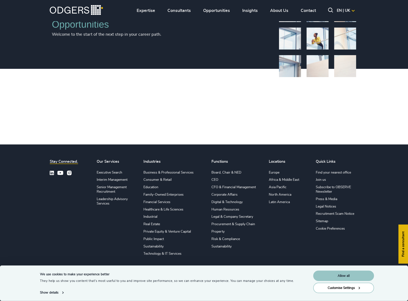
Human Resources (225, 209)
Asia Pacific (277, 187)
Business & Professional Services (168, 172)
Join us (321, 179)
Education (150, 187)
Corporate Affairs (224, 194)
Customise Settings (341, 287)
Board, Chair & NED (226, 172)
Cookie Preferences (330, 228)
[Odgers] (76, 10)
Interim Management (112, 179)
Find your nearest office (333, 172)
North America (280, 194)
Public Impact (153, 239)
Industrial (150, 216)
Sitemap (322, 221)
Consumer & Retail (157, 179)
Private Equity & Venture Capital (167, 231)
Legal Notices (326, 206)
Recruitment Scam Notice (335, 213)
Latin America (279, 202)
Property (218, 231)
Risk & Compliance (225, 239)
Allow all (344, 275)
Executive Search (109, 172)
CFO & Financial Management (233, 187)
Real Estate (151, 224)
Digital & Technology (227, 202)
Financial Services (156, 202)
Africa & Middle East (284, 179)
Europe (274, 172)
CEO (214, 179)
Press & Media (326, 199)
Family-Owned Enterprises (163, 194)
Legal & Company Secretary (232, 216)
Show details (49, 292)
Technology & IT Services (162, 253)
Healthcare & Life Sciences (163, 209)
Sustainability (153, 246)
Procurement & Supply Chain (233, 224)
